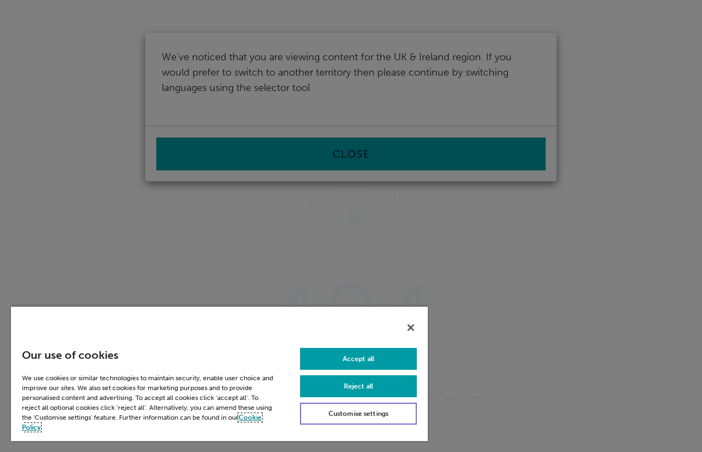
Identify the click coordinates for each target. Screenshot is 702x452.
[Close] (411, 328)
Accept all (358, 359)
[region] (219, 373)
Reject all (358, 386)
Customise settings (358, 413)
